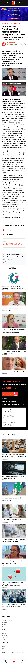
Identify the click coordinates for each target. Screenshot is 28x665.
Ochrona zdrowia (15, 23)
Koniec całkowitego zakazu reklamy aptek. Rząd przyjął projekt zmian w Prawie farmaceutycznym (13, 498)
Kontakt (3, 639)
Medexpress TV (5, 622)
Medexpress (6, 616)
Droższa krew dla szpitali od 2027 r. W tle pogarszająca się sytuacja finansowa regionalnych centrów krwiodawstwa (12, 584)
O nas (3, 629)
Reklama (4, 633)
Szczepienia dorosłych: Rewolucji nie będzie (13, 371)
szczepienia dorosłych (9, 243)
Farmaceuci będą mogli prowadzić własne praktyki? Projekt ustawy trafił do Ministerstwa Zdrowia (14, 456)
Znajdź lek (4, 624)
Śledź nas (5, 643)
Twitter (3, 646)
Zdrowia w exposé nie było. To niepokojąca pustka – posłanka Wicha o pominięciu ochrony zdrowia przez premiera (13, 330)
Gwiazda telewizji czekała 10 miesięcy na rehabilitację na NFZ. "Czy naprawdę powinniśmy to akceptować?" (12, 561)
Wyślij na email (9, 234)
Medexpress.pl (6, 23)
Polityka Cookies (5, 637)
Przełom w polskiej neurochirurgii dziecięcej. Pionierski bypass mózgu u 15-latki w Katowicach (13, 606)
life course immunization (15, 244)
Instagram (4, 650)
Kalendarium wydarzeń (7, 620)
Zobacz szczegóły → (7, 262)
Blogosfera (4, 626)
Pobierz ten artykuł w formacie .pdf (14, 225)
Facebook (4, 648)
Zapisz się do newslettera (12, 230)
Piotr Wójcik (11, 43)
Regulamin (4, 398)
